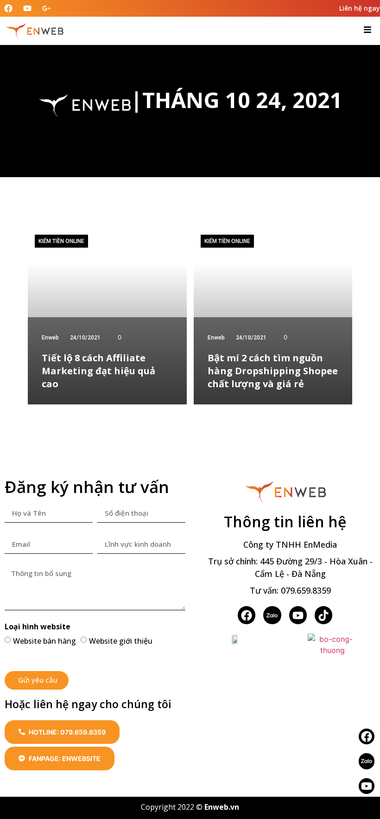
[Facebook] (246, 615)
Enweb (50, 337)
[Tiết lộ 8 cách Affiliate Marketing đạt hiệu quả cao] (107, 316)
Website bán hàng (44, 640)
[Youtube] (366, 786)
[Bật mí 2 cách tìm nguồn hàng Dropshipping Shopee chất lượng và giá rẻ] (273, 316)
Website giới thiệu (120, 640)
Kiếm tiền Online (61, 241)
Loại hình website (37, 627)
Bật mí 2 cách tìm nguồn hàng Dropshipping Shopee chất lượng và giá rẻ (273, 371)
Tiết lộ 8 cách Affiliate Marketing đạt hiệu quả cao (98, 371)
